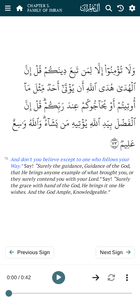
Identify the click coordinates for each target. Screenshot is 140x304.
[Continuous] (96, 277)
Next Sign (111, 252)
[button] (58, 277)
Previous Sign (33, 252)
